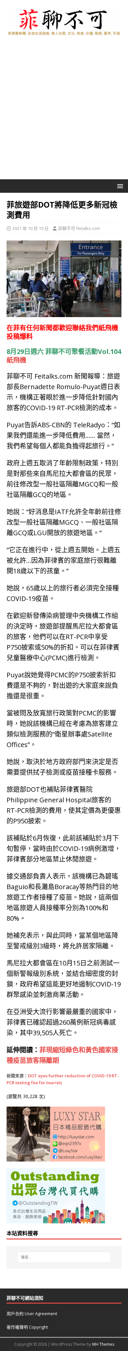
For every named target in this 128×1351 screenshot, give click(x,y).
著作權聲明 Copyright (27, 1327)
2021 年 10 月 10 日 (30, 228)
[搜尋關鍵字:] (64, 1257)
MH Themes (103, 1344)
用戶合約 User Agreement (32, 1313)
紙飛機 (108, 327)
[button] (119, 185)
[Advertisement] (64, 112)
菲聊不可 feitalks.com (79, 228)
